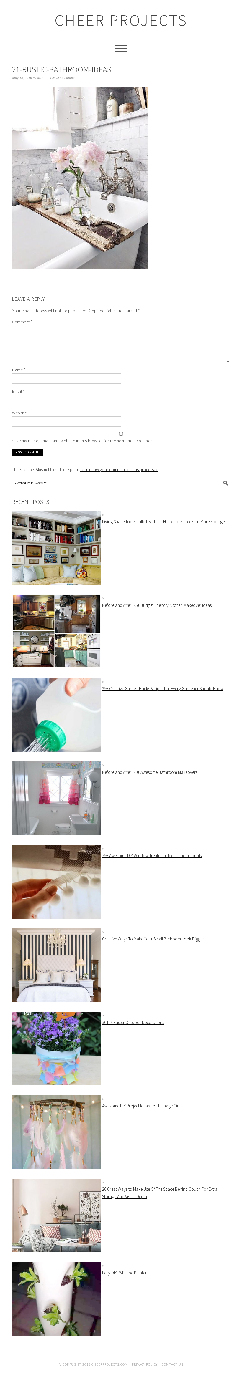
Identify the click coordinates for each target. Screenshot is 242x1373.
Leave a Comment (63, 78)
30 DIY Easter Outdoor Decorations (133, 1022)
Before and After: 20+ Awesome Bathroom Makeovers (149, 772)
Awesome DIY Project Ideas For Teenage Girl (140, 1106)
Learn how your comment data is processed (119, 469)
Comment (22, 321)
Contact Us (172, 1364)
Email (18, 391)
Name (18, 369)
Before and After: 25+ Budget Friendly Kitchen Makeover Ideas (157, 605)
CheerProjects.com (109, 1364)
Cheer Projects (121, 20)
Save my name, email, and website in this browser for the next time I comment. (83, 440)
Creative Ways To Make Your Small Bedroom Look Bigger (153, 939)
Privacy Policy (145, 1364)
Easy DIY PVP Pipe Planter (124, 1273)
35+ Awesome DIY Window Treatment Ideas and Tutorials (152, 855)
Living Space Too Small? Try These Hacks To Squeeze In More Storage (163, 521)
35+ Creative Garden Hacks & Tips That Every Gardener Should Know (162, 688)
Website (19, 412)
